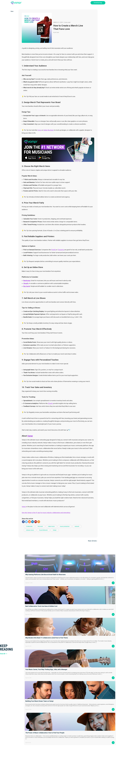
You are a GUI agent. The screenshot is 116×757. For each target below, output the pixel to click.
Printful (53, 250)
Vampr (30, 436)
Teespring (61, 250)
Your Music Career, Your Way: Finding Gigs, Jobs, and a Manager (46, 669)
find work (40, 526)
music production (64, 526)
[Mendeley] (35, 521)
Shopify (25, 283)
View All (2, 653)
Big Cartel (26, 286)
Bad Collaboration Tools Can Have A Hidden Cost (41, 606)
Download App (98, 2)
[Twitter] (26, 521)
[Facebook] (23, 521)
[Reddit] (29, 521)
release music (30, 530)
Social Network (43, 530)
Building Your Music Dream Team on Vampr (39, 701)
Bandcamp (26, 280)
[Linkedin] (32, 521)
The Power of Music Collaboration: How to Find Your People (44, 733)
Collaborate (29, 526)
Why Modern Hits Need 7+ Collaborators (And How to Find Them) (46, 638)
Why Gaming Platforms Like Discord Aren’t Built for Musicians (45, 574)
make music (51, 526)
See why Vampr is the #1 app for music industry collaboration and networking (46, 512)
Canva (39, 130)
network (77, 526)
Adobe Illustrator (48, 130)
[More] (38, 521)
